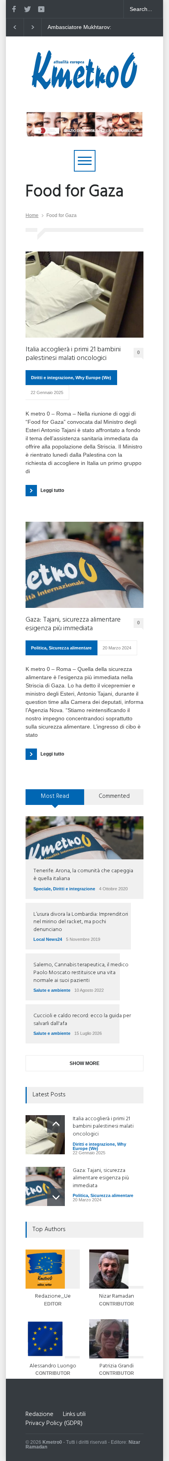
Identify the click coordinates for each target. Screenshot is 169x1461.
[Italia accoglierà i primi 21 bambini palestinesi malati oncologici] (84, 294)
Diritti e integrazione (52, 377)
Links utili (74, 1414)
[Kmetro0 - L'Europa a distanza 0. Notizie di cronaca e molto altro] (84, 86)
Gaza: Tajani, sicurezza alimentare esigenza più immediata (73, 624)
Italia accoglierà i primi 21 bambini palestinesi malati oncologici (73, 353)
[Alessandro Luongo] (53, 1338)
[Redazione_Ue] (53, 1269)
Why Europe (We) (93, 377)
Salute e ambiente (51, 990)
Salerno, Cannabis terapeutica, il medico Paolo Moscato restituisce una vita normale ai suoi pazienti (81, 972)
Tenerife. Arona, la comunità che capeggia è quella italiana (83, 874)
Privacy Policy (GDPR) (54, 1423)
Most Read (55, 796)
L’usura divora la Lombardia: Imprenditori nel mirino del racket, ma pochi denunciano (80, 922)
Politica (38, 648)
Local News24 (47, 939)
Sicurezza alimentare (70, 648)
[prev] (56, 1124)
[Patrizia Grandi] (116, 1338)
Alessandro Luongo (52, 1366)
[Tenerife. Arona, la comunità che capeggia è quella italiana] (84, 837)
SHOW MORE (84, 1063)
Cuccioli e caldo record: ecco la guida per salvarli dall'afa (82, 1019)
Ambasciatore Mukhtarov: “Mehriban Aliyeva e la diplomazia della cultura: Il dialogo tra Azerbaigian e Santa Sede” (80, 27)
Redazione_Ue (53, 1296)
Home (32, 215)
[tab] (55, 799)
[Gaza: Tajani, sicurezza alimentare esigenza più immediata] (84, 565)
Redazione (39, 1414)
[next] (56, 1197)
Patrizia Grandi (116, 1366)
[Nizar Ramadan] (116, 1269)
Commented (114, 796)
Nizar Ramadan (116, 1296)
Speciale (42, 888)
